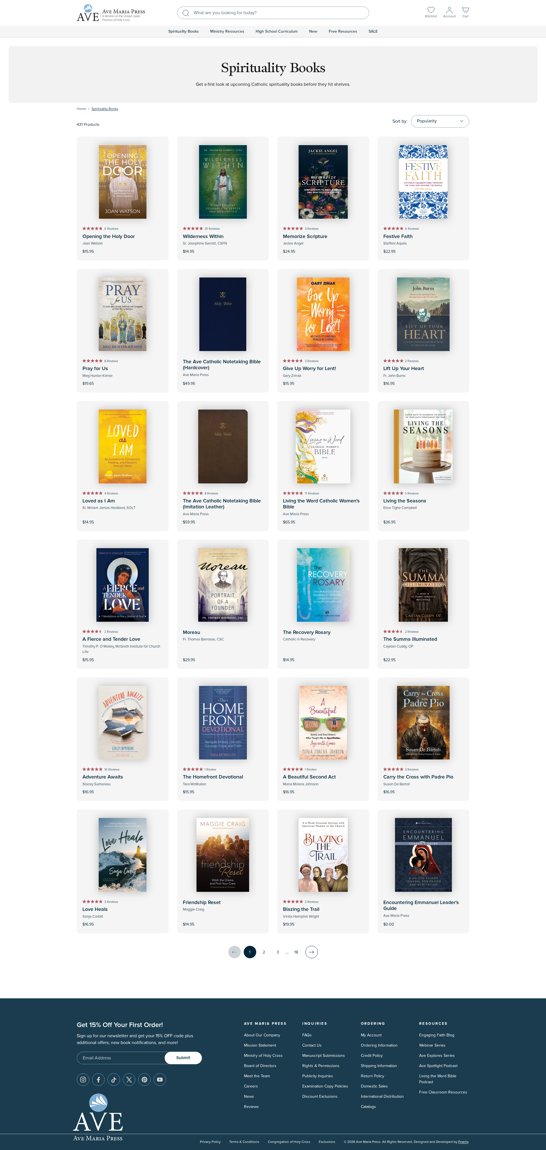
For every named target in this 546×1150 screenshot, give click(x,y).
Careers (251, 1086)
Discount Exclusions (320, 1096)
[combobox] (273, 13)
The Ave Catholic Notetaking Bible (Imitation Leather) (222, 504)
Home (81, 109)
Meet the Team (257, 1076)
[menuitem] (183, 31)
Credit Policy (372, 1055)
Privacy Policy (210, 1142)
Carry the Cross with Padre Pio (418, 777)
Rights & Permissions (321, 1065)
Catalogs (368, 1106)
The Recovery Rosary (306, 632)
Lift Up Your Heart (403, 369)
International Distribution (382, 1096)
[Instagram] (83, 1079)
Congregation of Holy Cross (289, 1142)
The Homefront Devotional (213, 777)
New (313, 31)
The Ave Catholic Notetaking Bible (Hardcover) (222, 365)
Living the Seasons (404, 501)
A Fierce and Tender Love (111, 639)
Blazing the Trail (301, 909)
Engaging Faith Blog (436, 1035)
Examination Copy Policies (325, 1086)
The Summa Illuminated (410, 639)
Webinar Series (432, 1045)
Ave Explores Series (437, 1055)
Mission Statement (260, 1045)
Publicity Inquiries (317, 1076)
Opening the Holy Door (108, 236)
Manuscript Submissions (323, 1055)
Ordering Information (379, 1045)
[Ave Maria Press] (111, 13)
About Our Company (262, 1035)
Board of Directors (260, 1065)
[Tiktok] (113, 1079)
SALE (373, 31)
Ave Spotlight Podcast (438, 1065)
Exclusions (327, 1142)
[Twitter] (129, 1079)
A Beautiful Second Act (309, 777)
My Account (371, 1035)
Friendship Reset (202, 902)
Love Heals (95, 909)
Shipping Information (379, 1065)
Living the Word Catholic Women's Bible (321, 504)
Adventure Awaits (102, 777)
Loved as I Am (98, 501)
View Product (423, 920)
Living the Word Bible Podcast (437, 1079)
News (249, 1096)
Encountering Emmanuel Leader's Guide (421, 905)
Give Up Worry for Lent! (309, 369)
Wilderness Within (203, 236)
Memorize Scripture (305, 236)
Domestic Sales (374, 1086)
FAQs (307, 1035)
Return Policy (372, 1076)
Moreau (191, 632)
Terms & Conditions (244, 1142)
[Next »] (311, 952)
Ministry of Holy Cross (263, 1055)
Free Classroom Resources (443, 1092)
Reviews (251, 1106)
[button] (465, 13)
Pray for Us (95, 369)
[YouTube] (160, 1079)
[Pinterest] (144, 1079)
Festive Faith (398, 236)
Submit (183, 1058)
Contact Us (312, 1045)
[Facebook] (98, 1079)
